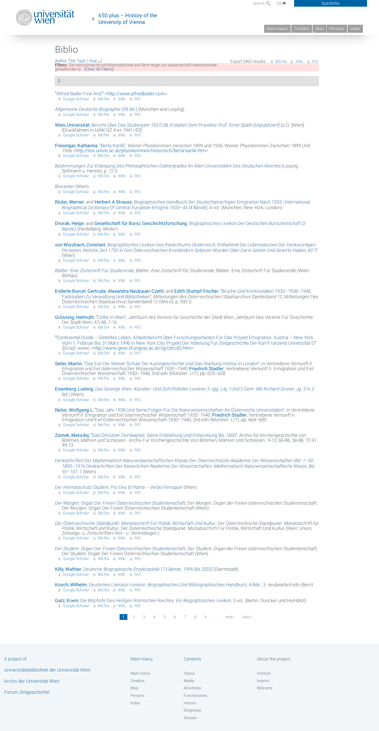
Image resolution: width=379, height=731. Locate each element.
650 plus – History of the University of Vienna (127, 18)
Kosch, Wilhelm (71, 584)
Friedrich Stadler (206, 368)
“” (79, 93)
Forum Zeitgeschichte (26, 692)
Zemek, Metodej (72, 435)
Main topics (277, 28)
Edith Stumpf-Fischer (196, 291)
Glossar (190, 717)
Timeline (301, 28)
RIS (315, 61)
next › (230, 617)
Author (61, 60)
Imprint (263, 681)
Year (93, 60)
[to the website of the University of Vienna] (45, 17)
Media (189, 681)
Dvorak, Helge (69, 223)
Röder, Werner (69, 202)
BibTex (281, 61)
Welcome (265, 688)
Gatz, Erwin (66, 600)
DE (279, 3)
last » (247, 617)
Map (319, 28)
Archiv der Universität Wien (31, 681)
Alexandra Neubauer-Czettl (136, 291)
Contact (264, 673)
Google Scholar (76, 99)
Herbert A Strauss (113, 202)
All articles (192, 688)
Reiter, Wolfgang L (74, 410)
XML (299, 61)
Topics (189, 673)
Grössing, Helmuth (74, 317)
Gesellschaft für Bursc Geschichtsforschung (140, 223)
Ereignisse (192, 710)
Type (81, 60)
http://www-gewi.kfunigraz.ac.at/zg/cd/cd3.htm (142, 348)
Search (259, 3)
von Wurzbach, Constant (80, 244)
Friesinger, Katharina (76, 145)
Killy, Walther (68, 569)
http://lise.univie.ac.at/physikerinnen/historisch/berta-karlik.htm (140, 150)
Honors (190, 703)
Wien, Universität (72, 125)
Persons (336, 28)
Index (355, 28)
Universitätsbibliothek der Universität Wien (47, 670)
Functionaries (195, 695)
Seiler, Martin (68, 363)
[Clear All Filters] (98, 69)
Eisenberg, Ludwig (74, 389)
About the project (273, 659)
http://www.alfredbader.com (136, 93)
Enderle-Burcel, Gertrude (80, 291)
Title (72, 60)
